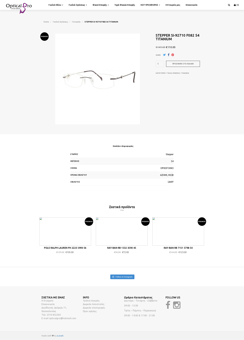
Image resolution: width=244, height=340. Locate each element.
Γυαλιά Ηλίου (55, 5)
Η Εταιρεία (47, 300)
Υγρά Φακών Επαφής (125, 5)
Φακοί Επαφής (100, 5)
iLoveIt (60, 336)
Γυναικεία (76, 22)
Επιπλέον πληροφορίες (123, 146)
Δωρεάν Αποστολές (93, 304)
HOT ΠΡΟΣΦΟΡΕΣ (150, 5)
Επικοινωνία (192, 5)
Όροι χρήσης (90, 311)
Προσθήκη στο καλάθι (183, 64)
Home (46, 22)
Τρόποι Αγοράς (91, 300)
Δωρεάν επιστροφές (94, 307)
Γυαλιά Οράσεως (77, 5)
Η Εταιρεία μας (173, 5)
